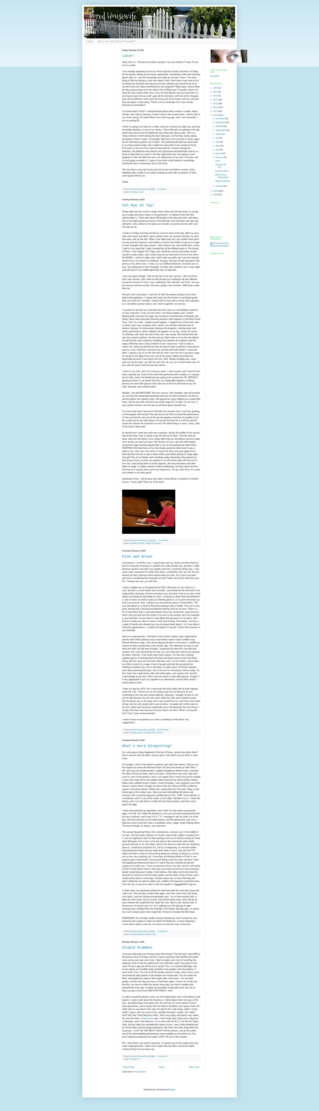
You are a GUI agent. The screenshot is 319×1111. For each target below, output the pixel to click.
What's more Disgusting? (147, 746)
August (218, 134)
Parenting (133, 192)
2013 (215, 103)
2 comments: (163, 540)
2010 (215, 115)
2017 (215, 92)
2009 (215, 191)
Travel (141, 192)
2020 (215, 88)
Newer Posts (128, 1067)
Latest (89, 41)
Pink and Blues (137, 557)
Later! (128, 56)
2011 (215, 111)
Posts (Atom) (140, 1072)
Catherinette (147, 1018)
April (217, 150)
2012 (215, 107)
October (219, 126)
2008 (215, 195)
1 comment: (162, 189)
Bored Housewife (112, 16)
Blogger (171, 1089)
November (220, 122)
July (217, 138)
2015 (215, 96)
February (219, 157)
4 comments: (162, 931)
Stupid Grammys (137, 948)
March (218, 153)
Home (161, 1067)
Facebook (214, 76)
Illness (140, 733)
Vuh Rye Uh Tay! (138, 205)
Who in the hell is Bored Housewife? (117, 41)
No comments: (163, 730)
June (217, 142)
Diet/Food (141, 934)
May (217, 146)
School (141, 543)
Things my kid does (153, 543)
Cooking (133, 733)
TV (138, 1059)
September (220, 130)
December (220, 118)
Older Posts (194, 1067)
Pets (154, 733)
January (219, 186)
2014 (215, 100)
